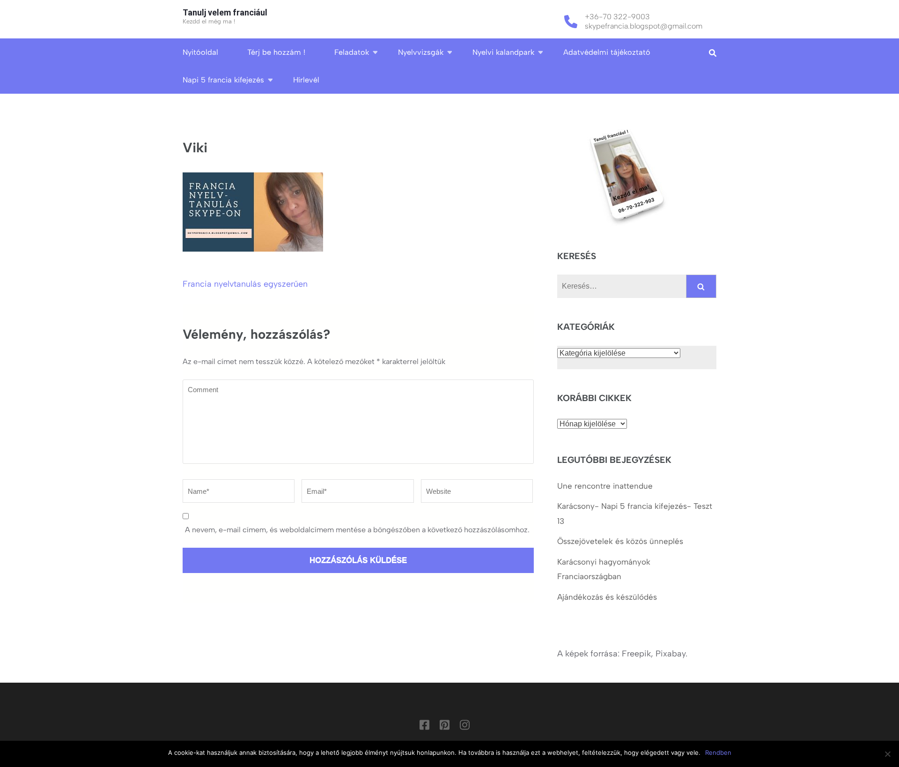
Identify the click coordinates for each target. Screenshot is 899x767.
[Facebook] (424, 726)
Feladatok (351, 52)
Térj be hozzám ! (276, 52)
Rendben (718, 752)
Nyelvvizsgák (420, 52)
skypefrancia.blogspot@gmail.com (643, 26)
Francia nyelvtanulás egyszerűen (245, 284)
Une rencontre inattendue (605, 486)
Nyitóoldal (200, 52)
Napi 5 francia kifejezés (223, 79)
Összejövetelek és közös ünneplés (621, 541)
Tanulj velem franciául (225, 12)
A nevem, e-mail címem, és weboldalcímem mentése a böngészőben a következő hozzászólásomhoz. (357, 529)
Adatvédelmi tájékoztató (606, 52)
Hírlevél (306, 79)
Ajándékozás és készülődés (607, 597)
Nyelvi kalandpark (503, 52)
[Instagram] (465, 726)
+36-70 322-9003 (617, 16)
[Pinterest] (445, 726)
